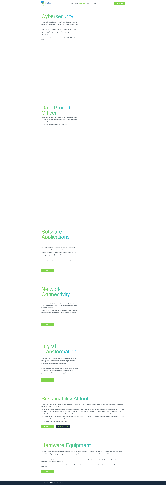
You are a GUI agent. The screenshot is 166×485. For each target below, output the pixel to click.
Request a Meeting (119, 3)
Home (71, 3)
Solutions (82, 3)
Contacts (93, 3)
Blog (88, 3)
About (76, 3)
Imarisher (62, 482)
